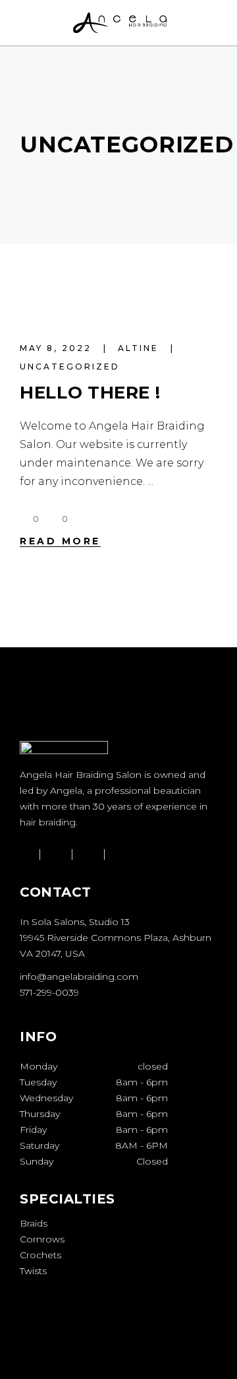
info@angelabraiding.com (79, 976)
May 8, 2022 (57, 348)
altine (140, 348)
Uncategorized (70, 366)
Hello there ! (90, 392)
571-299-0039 (49, 992)
